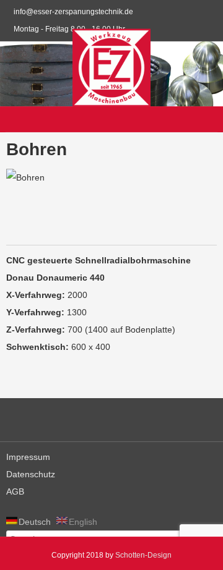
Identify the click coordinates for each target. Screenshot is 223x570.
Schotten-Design (143, 555)
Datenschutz (30, 474)
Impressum (28, 457)
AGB (15, 491)
